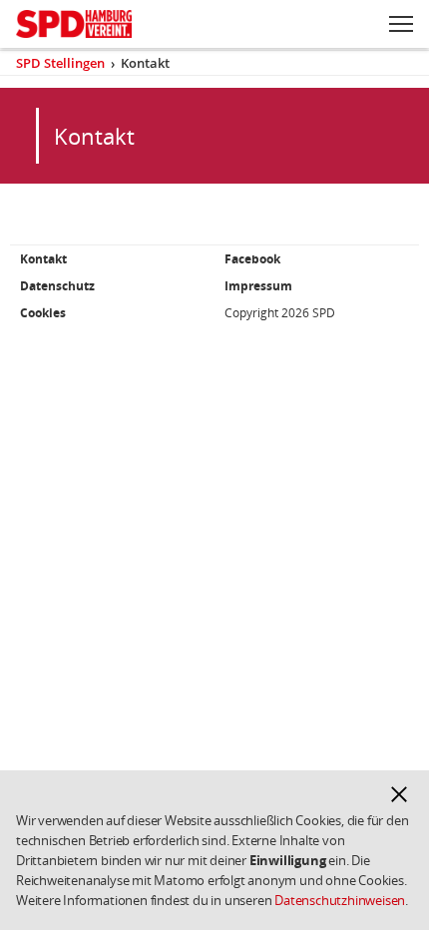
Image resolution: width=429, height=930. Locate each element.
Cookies (43, 312)
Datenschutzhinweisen (339, 900)
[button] (399, 794)
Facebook (252, 258)
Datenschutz (57, 285)
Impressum (258, 285)
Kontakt (43, 258)
